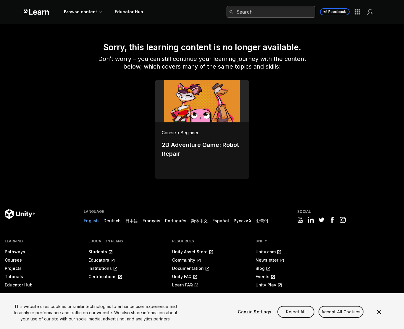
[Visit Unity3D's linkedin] (311, 220)
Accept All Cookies (341, 311)
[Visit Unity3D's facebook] (332, 220)
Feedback (337, 11)
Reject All (296, 311)
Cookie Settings (254, 311)
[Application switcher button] (357, 12)
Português (175, 220)
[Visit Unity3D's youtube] (300, 220)
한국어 (262, 220)
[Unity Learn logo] (36, 12)
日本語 (131, 220)
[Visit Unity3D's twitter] (321, 220)
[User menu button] (370, 12)
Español (220, 220)
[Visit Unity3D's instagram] (343, 220)
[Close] (379, 312)
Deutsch (112, 220)
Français (151, 220)
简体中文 (199, 220)
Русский (242, 220)
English (91, 220)
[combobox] (271, 12)
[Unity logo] (20, 214)
